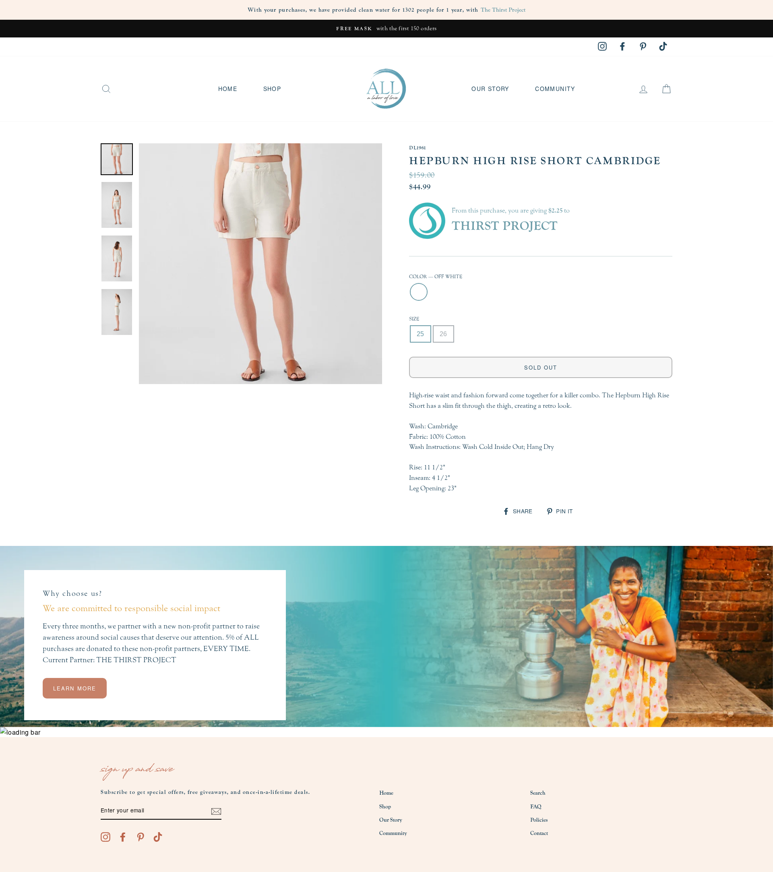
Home (228, 89)
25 (420, 334)
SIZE (414, 319)
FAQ (536, 806)
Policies (539, 820)
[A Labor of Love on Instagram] (105, 836)
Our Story (490, 89)
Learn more (74, 688)
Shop (272, 89)
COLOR (435, 276)
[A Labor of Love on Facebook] (123, 836)
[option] (386, 28)
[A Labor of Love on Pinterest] (140, 836)
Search (538, 793)
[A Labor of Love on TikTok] (158, 836)
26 (443, 334)
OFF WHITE (419, 292)
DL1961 (417, 148)
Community (555, 89)
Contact (539, 833)
